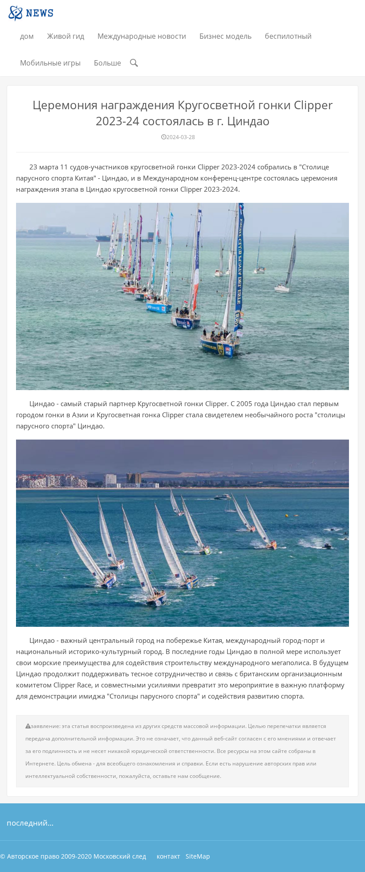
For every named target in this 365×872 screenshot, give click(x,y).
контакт (168, 856)
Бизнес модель (225, 36)
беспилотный (288, 36)
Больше (107, 63)
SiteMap (198, 856)
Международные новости (141, 36)
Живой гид (65, 36)
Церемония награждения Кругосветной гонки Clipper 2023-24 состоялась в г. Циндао (182, 113)
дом (27, 36)
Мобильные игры (50, 63)
